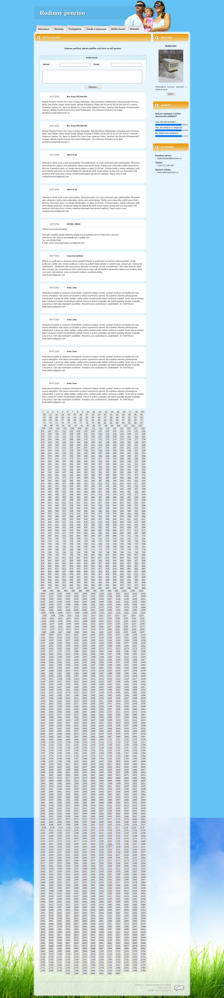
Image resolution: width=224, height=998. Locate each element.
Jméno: (46, 64)
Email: (97, 64)
